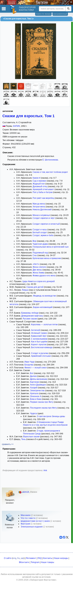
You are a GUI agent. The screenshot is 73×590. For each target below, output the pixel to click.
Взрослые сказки (31, 436)
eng (14, 558)
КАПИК (16, 126)
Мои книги (25, 515)
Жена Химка (38, 272)
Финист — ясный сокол (35, 367)
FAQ (40, 558)
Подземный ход (40, 252)
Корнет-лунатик (38, 344)
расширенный (60, 14)
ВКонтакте (24, 562)
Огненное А (35, 396)
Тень (23, 439)
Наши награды (61, 558)
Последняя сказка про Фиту (43, 408)
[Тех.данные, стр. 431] (42, 89)
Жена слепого (39, 267)
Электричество (37, 390)
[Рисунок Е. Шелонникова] (6, 89)
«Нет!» (36, 264)
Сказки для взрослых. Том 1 (28, 116)
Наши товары (47, 562)
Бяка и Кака (35, 399)
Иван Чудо (29, 362)
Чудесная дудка (40, 244)
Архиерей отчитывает (43, 189)
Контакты (47, 558)
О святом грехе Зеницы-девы (51, 416)
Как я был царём (39, 341)
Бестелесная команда (41, 347)
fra (18, 558)
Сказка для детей (34, 287)
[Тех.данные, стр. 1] (28, 89)
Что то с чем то (28, 518)
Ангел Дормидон (38, 385)
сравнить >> (8, 444)
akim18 (25, 492)
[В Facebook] (64, 537)
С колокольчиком (39, 339)
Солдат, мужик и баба (43, 235)
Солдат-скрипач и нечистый (46, 224)
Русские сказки (30, 318)
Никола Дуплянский (42, 209)
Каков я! (36, 178)
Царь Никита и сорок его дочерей (38, 281)
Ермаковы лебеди (30, 313)
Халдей (33, 387)
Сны (35, 255)
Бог (31, 373)
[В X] (67, 537)
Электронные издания (32, 527)
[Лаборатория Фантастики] (13, 9)
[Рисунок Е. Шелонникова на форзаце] (20, 89)
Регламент (31, 558)
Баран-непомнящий (42, 307)
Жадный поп (39, 184)
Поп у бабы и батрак (42, 192)
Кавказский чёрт (39, 336)
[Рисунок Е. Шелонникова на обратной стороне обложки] (13, 89)
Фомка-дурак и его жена (44, 275)
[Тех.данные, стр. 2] (35, 89)
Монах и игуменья (41, 215)
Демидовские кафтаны (32, 316)
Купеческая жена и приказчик (47, 258)
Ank (45, 470)
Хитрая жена (39, 206)
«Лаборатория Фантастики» (42, 580)
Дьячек (33, 376)
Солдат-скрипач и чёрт (44, 218)
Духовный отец (40, 186)
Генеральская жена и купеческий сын (51, 247)
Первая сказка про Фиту (41, 402)
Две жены (37, 270)
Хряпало (34, 393)
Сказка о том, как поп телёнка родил (50, 172)
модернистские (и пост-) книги (35, 521)
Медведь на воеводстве (44, 296)
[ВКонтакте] (60, 537)
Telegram (35, 562)
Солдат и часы (40, 229)
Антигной (35, 330)
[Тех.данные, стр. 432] (50, 89)
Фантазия (25, 524)
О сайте (8, 558)
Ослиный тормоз (39, 333)
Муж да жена (39, 204)
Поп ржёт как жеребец (43, 198)
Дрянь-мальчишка (38, 379)
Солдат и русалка (39, 353)
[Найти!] (68, 8)
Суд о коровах (39, 181)
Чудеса (33, 413)
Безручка (28, 365)
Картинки (34, 382)
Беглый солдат (40, 232)
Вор (34, 241)
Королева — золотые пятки (44, 324)
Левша (25, 290)
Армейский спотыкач (41, 356)
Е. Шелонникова (50, 160)
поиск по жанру (43, 14)
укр (22, 558)
